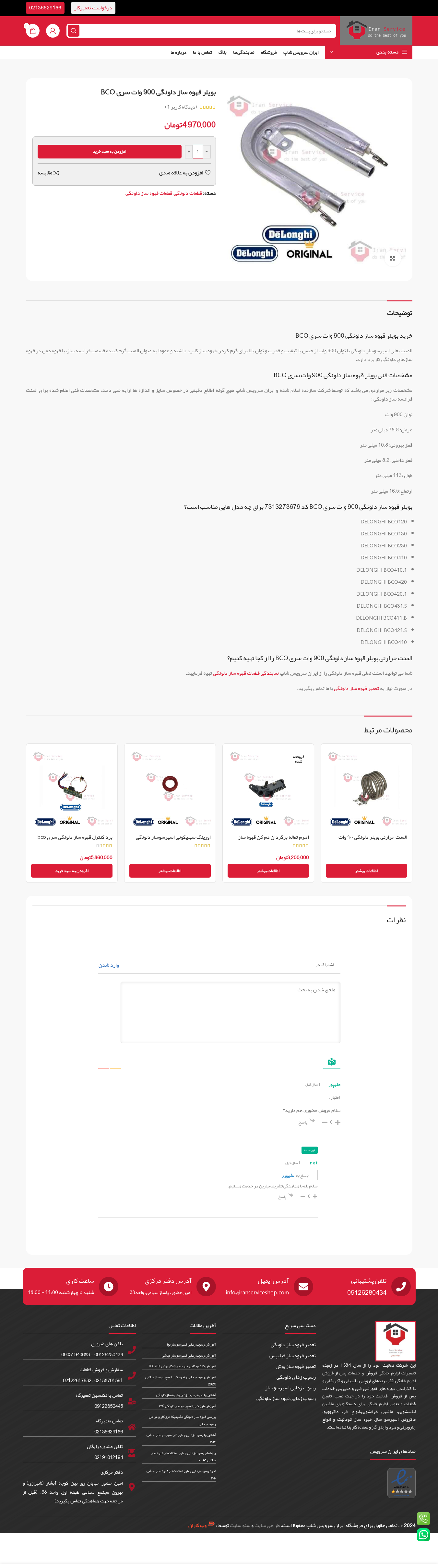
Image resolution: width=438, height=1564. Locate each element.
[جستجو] (73, 31)
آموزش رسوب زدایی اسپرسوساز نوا (191, 1344)
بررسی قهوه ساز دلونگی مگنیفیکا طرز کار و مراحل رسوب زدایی (182, 1420)
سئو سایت (240, 1525)
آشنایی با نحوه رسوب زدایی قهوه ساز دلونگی (186, 1394)
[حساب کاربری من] (53, 30)
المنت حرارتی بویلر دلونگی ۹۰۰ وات (372, 837)
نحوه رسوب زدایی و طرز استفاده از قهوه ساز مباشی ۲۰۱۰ (181, 1474)
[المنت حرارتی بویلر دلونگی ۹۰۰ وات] (366, 789)
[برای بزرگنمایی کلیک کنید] (393, 258)
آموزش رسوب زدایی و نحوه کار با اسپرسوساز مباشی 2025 (180, 1380)
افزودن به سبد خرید (109, 151)
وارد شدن (109, 965)
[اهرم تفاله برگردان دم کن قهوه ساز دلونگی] (268, 789)
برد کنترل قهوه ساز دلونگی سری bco (74, 837)
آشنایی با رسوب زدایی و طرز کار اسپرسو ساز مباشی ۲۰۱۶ (181, 1438)
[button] (71, 871)
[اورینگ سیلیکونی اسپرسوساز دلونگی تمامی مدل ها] (170, 789)
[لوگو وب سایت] (376, 33)
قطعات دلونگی (188, 193)
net (313, 1162)
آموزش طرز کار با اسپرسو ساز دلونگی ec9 (187, 1405)
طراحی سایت (267, 1525)
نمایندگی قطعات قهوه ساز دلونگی (246, 673)
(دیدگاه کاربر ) (181, 107)
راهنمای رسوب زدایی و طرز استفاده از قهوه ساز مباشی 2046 (183, 1456)
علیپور (288, 1175)
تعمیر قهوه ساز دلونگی (356, 688)
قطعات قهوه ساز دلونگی (148, 193)
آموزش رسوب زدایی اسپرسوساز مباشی (189, 1355)
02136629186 (45, 8)
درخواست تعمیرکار (93, 8)
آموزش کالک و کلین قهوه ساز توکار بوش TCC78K (182, 1366)
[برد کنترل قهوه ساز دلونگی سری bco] (71, 789)
